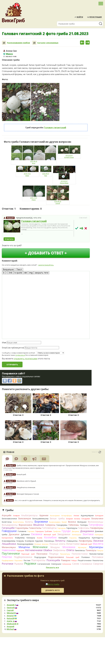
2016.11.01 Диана (33, 199)
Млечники (40, 547)
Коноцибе (63, 537)
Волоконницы (95, 521)
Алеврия (16, 515)
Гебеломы (74, 524)
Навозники (9, 550)
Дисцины (75, 531)
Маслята (98, 543)
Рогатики (7, 563)
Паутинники (11, 553)
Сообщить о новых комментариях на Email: (18, 353)
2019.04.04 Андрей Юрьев (69, 156)
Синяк (75, 563)
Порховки (18, 560)
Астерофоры (66, 515)
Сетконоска (66, 564)
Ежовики (36, 534)
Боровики (41, 521)
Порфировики (7, 560)
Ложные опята (57, 543)
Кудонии (39, 541)
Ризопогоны (97, 560)
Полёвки (85, 557)
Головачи (22, 531)
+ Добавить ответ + (46, 253)
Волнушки (81, 522)
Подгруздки (40, 557)
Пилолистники (80, 553)
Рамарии (65, 560)
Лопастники (73, 543)
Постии (27, 560)
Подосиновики (56, 557)
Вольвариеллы (10, 524)
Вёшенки (38, 524)
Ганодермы (61, 525)
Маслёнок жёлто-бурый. (26, 481)
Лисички (98, 540)
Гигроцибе (8, 527)
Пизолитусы (65, 554)
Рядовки (30, 563)
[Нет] (85, 228)
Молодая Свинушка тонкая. (28, 494)
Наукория (20, 550)
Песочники (41, 553)
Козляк (39, 538)
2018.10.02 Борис (27, 174)
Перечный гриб (28, 554)
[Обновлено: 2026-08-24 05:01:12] (100, 452)
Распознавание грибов (18, 43)
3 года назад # (83, 217)
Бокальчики (97, 518)
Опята (70, 550)
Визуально (8, 269)
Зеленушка (76, 534)
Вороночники (25, 524)
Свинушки (56, 564)
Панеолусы (91, 550)
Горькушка (39, 531)
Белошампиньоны (40, 518)
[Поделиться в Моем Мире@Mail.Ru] (19, 381)
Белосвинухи (24, 518)
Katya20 (10, 218)
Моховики (68, 547)
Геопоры (84, 525)
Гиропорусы (71, 528)
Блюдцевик (86, 519)
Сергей (10, 610)
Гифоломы (83, 527)
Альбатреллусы (29, 515)
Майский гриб (86, 544)
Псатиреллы (38, 560)
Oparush (11, 608)
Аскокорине (55, 515)
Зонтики (88, 534)
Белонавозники (9, 518)
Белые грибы (57, 518)
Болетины (7, 522)
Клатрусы (31, 537)
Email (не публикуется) (13, 347)
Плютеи (7, 557)
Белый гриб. (21, 474)
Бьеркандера (54, 522)
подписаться (20, 355)
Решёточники (84, 560)
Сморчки (98, 563)
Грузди (66, 531)
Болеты (29, 521)
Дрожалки (14, 534)
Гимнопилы (35, 528)
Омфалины (59, 550)
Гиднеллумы (21, 528)
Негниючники (34, 550)
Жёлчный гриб (50, 535)
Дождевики (87, 531)
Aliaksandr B (12, 624)
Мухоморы (96, 547)
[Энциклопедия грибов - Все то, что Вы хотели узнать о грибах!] (13, 13)
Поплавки (97, 557)
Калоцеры (99, 534)
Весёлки (72, 521)
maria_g (10, 621)
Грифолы (57, 531)
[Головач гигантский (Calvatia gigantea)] (12, 226)
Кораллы (73, 538)
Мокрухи (55, 547)
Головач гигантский (55, 127)
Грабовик (48, 531)
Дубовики (25, 534)
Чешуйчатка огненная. (26, 487)
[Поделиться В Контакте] (5, 381)
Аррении (43, 515)
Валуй (64, 522)
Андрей (10, 626)
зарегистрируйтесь (46, 265)
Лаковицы (49, 541)
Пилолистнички (96, 554)
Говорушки (9, 531)
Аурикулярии (87, 515)
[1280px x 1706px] (16, 102)
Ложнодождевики (25, 544)
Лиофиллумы (85, 540)
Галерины (50, 524)
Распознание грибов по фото (25, 576)
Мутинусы (82, 547)
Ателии (76, 515)
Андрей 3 (11, 605)
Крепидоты (97, 537)
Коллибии (50, 537)
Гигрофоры (96, 524)
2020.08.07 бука (45, 174)
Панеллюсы (80, 550)
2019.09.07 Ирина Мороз (64, 182)
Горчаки (30, 531)
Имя (4, 342)
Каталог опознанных (47, 43)
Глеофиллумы (96, 528)
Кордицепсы (84, 537)
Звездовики (63, 534)
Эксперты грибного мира (23, 600)
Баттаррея (99, 515)
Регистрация (95, 17)
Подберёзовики (23, 557)
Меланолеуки (9, 547)
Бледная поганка (73, 519)
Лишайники (9, 543)
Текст (19, 269)
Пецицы (53, 553)
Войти (80, 17)
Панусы (100, 550)
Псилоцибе (53, 560)
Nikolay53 (11, 613)
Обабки (47, 550)
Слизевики (86, 563)
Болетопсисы (18, 522)
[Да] (76, 228)
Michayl (10, 629)
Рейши (74, 560)
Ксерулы (20, 541)
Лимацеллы (72, 541)
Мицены (24, 547)
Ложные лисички (41, 544)
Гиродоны (61, 528)
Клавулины (20, 537)
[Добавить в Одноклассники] (14, 381)
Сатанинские (43, 564)
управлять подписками (25, 358)
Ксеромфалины (8, 541)
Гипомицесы (49, 527)
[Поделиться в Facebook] (10, 381)
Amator (10, 616)
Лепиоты (60, 540)
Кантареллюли (7, 538)
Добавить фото (52, 590)
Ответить (9, 239)
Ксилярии (29, 541)
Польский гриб (72, 557)
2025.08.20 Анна (33, 162)
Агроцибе (6, 515)
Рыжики (18, 563)
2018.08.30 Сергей (57, 202)
